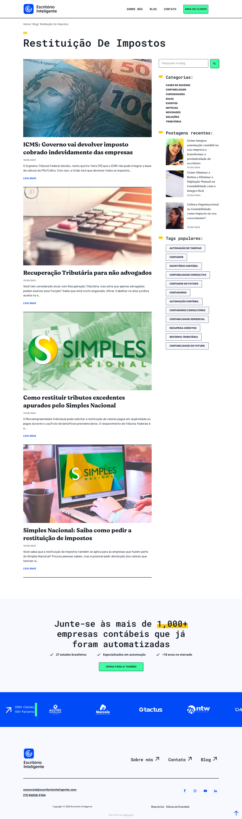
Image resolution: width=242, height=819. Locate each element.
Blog (35, 24)
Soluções (172, 116)
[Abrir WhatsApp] (9, 810)
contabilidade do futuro (187, 345)
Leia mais (29, 178)
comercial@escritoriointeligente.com (50, 789)
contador (176, 257)
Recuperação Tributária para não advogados (87, 273)
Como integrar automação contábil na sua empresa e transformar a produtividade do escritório (203, 152)
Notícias (172, 107)
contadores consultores (187, 310)
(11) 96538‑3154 (34, 795)
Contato (177, 759)
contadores (178, 292)
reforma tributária (184, 336)
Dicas (170, 98)
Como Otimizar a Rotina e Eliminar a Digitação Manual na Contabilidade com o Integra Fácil (201, 181)
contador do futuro (184, 283)
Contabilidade (176, 89)
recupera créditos (183, 328)
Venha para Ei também (121, 666)
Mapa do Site (157, 806)
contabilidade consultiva (188, 274)
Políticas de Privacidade (177, 806)
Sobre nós (142, 759)
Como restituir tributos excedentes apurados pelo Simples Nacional (74, 401)
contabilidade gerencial (187, 319)
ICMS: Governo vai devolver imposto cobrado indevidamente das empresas (78, 148)
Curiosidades (175, 94)
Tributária (173, 121)
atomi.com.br (128, 815)
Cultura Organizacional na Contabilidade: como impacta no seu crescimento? (203, 211)
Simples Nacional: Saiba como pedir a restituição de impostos (77, 534)
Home (26, 24)
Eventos (172, 103)
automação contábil (184, 301)
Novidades (173, 112)
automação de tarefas (185, 248)
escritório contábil (184, 266)
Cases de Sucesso (178, 85)
